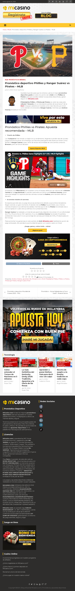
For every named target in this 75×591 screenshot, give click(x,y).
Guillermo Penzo (27, 381)
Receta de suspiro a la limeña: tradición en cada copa (44, 374)
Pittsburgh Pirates (11, 281)
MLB (6, 80)
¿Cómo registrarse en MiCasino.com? (15, 563)
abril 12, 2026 (26, 379)
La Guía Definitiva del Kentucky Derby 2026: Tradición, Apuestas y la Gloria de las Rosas (10, 378)
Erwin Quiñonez (19, 90)
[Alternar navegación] (5, 25)
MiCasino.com (36, 279)
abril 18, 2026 (8, 388)
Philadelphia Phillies (51, 279)
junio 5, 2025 (9, 90)
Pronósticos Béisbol (17, 80)
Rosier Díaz (7, 390)
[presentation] (68, 355)
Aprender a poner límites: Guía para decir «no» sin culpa (28, 373)
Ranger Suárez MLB (23, 281)
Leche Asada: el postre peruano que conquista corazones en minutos (63, 375)
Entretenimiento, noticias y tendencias (11, 361)
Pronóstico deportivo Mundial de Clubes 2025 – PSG (18, 292)
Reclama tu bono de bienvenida (14, 572)
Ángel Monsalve (44, 383)
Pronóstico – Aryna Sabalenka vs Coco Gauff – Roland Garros (54, 292)
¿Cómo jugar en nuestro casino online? (16, 575)
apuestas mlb (27, 279)
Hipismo (7, 365)
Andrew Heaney (17, 279)
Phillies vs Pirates (63, 279)
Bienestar (25, 360)
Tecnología (9, 355)
